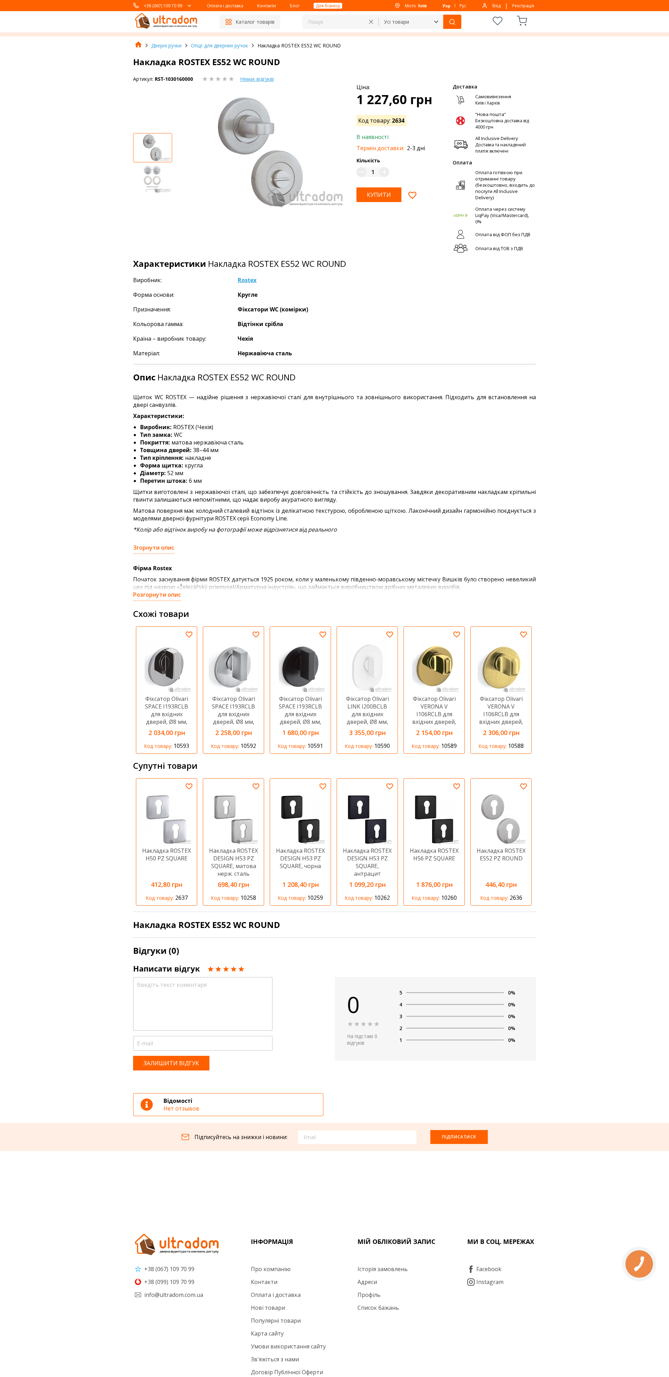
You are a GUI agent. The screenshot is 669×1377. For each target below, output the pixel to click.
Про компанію (271, 1269)
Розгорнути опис (157, 594)
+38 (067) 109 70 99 (163, 6)
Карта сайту (267, 1333)
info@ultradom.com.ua (173, 1295)
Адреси (367, 1282)
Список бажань (378, 1308)
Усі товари (396, 21)
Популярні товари (276, 1320)
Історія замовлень (382, 1269)
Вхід (496, 6)
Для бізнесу (328, 6)
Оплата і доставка (225, 6)
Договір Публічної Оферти (287, 1372)
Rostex (247, 280)
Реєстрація (523, 6)
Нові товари (268, 1308)
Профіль (368, 1295)
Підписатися (459, 1137)
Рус (463, 6)
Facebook (488, 1269)
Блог (295, 6)
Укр (447, 6)
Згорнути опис (153, 547)
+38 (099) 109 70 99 (168, 1282)
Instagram (489, 1282)
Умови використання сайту (288, 1346)
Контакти (266, 6)
